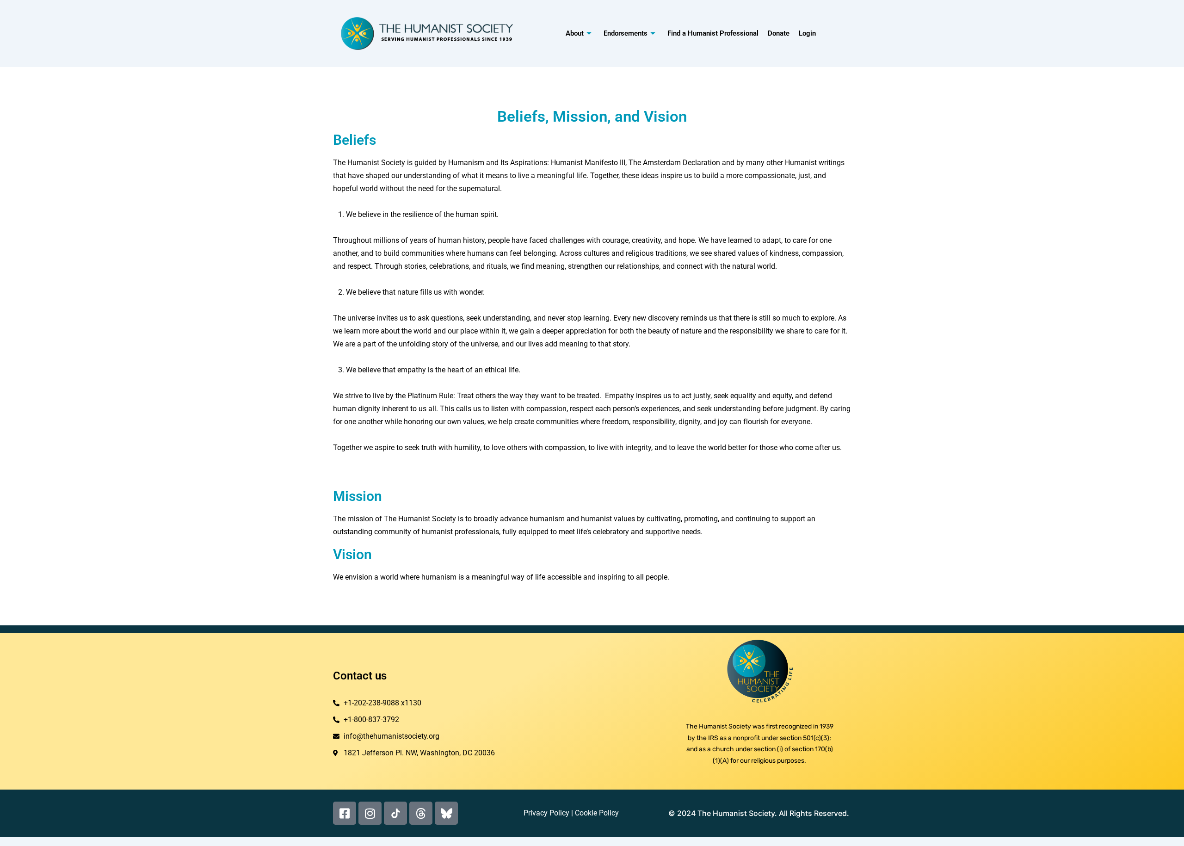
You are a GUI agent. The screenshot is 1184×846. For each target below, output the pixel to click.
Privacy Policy (546, 813)
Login (807, 33)
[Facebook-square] (344, 813)
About (575, 33)
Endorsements (626, 33)
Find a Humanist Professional (712, 33)
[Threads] (420, 813)
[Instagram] (370, 813)
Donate (778, 33)
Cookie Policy (597, 813)
